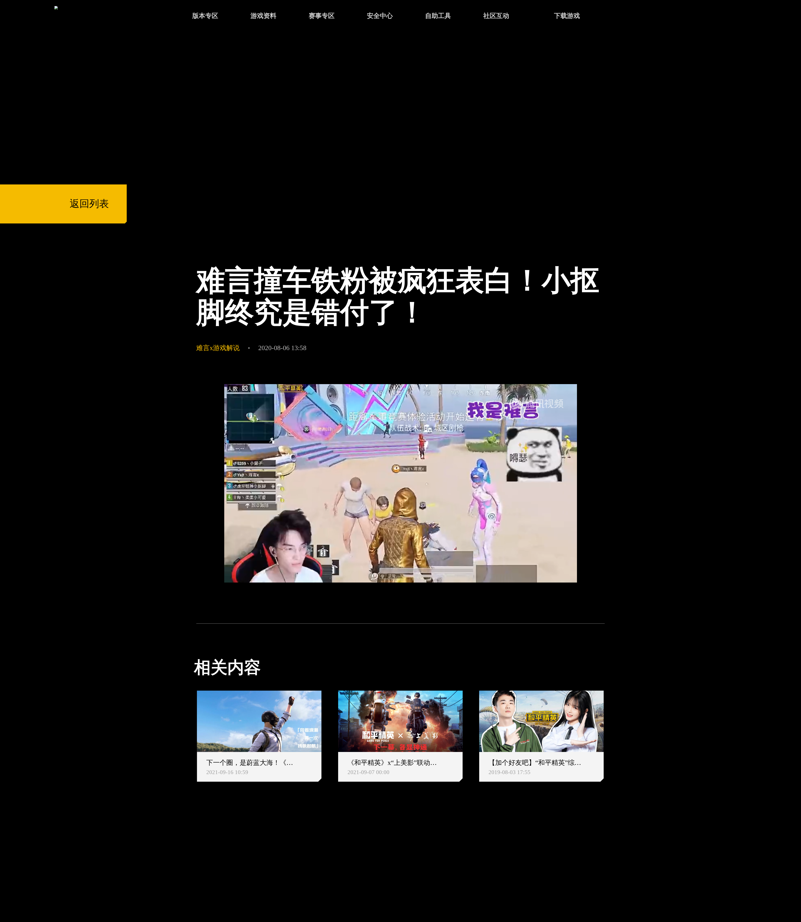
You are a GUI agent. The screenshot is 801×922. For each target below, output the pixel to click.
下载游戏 (567, 15)
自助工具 (438, 15)
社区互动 (496, 15)
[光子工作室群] (185, 860)
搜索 (623, 16)
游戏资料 (263, 15)
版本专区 (205, 15)
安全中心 (380, 15)
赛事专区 (322, 15)
